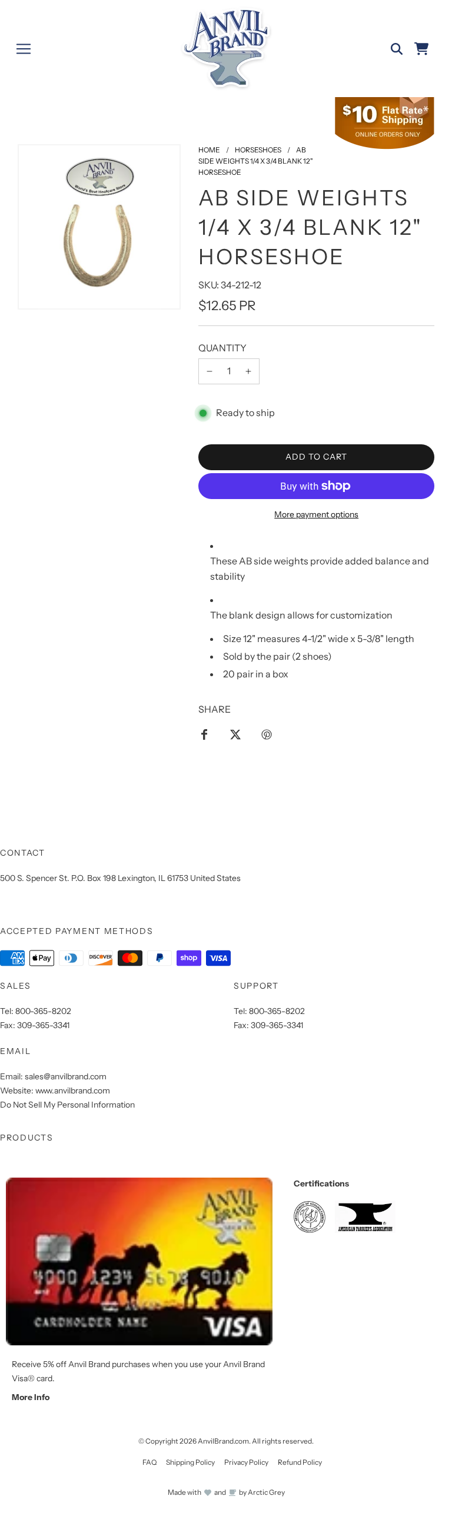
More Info (30, 1397)
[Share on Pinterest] (266, 733)
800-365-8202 (43, 1011)
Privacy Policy (246, 1462)
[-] (209, 371)
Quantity (222, 348)
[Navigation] (23, 49)
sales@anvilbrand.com (66, 1076)
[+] (248, 371)
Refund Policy (300, 1462)
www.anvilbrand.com (72, 1090)
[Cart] (421, 48)
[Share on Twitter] (235, 733)
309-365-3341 (43, 1025)
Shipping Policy (190, 1462)
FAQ (149, 1462)
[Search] (396, 48)
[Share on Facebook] (204, 733)
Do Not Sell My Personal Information (67, 1104)
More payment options (316, 514)
